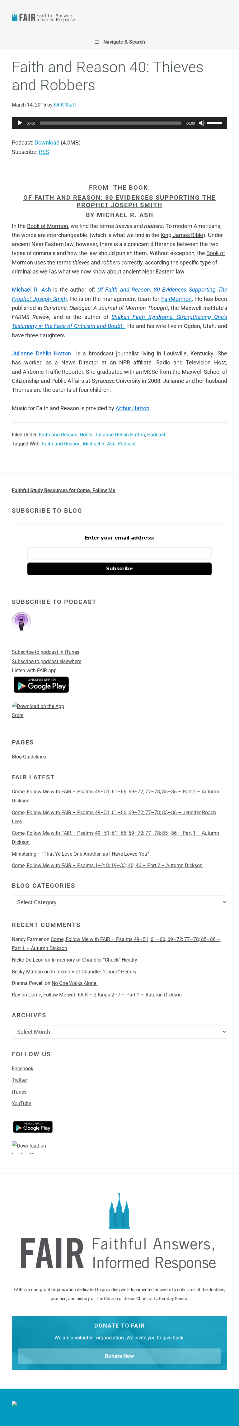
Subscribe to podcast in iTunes (45, 652)
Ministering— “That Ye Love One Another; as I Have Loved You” (80, 854)
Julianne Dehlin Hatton (120, 435)
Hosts (86, 435)
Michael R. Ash (99, 444)
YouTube (21, 1103)
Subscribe (119, 569)
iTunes (19, 1092)
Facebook (22, 1069)
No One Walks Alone (74, 983)
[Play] (20, 123)
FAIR (46, 17)
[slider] (215, 122)
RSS (44, 152)
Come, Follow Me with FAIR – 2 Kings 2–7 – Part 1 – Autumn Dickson (105, 995)
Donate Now (119, 1356)
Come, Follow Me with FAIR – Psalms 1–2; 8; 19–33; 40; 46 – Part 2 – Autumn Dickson (107, 865)
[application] (119, 123)
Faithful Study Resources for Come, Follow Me (63, 490)
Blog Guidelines (29, 757)
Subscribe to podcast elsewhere (46, 661)
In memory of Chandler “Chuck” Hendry (94, 960)
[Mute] (202, 123)
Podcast (156, 435)
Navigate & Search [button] (124, 42)
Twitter (19, 1080)
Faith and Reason (58, 435)
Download (47, 142)
